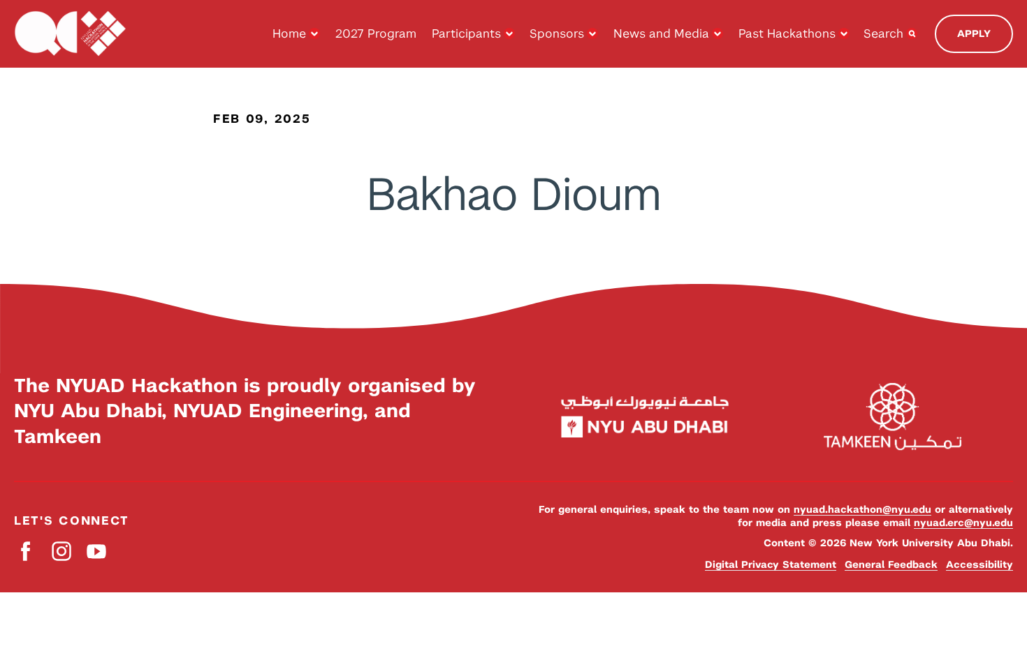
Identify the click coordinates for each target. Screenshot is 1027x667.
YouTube (96, 551)
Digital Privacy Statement (770, 564)
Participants (466, 33)
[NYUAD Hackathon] (70, 33)
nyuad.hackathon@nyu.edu (862, 509)
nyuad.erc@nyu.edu (963, 522)
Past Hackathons (787, 33)
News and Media (661, 33)
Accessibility (979, 564)
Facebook (26, 551)
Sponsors (557, 33)
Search (883, 33)
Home (289, 33)
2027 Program (375, 33)
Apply (974, 33)
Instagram (61, 551)
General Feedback (891, 564)
